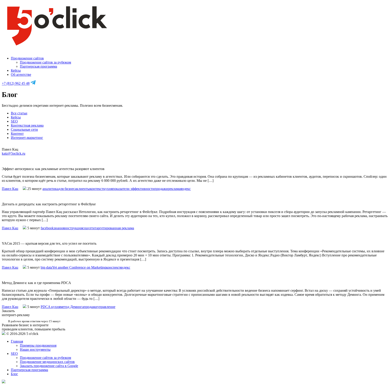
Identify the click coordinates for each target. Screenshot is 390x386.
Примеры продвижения (38, 345)
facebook (47, 228)
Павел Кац (10, 189)
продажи (161, 189)
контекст (96, 189)
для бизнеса (67, 189)
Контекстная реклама (27, 125)
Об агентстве (21, 74)
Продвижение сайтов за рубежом (45, 62)
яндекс (185, 189)
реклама (174, 189)
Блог (14, 374)
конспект (113, 267)
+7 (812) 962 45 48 (16, 83)
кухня (107, 189)
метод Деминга (72, 307)
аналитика (50, 189)
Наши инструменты (35, 349)
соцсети (89, 228)
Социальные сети (24, 129)
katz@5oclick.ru (13, 153)
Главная (17, 341)
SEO (14, 121)
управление (106, 307)
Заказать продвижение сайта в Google (49, 366)
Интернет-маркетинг (27, 138)
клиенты (83, 189)
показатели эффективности (133, 189)
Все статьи (19, 113)
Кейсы (16, 70)
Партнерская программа (38, 66)
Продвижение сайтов (27, 58)
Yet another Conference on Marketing (79, 267)
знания (59, 228)
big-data (46, 267)
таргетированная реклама (114, 228)
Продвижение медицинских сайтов (47, 362)
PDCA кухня (50, 307)
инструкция (73, 228)
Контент (17, 133)
